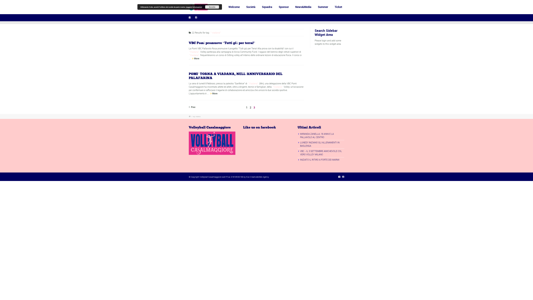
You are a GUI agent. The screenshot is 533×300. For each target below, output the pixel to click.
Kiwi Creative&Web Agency (257, 177)
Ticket (338, 7)
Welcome (234, 7)
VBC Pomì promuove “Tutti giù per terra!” (222, 43)
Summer (323, 7)
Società (250, 7)
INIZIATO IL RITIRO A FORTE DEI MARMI (319, 159)
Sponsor (284, 7)
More (196, 58)
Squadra (267, 7)
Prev (192, 107)
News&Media (303, 7)
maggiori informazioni (194, 7)
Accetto (212, 7)
